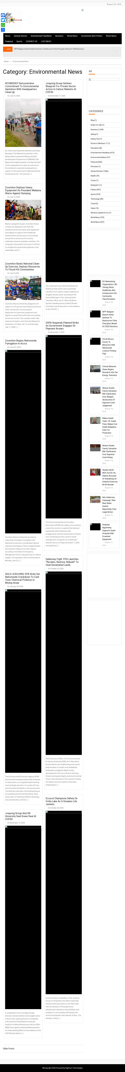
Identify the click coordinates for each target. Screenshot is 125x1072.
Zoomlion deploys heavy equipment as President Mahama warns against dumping (23, 190)
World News (72, 36)
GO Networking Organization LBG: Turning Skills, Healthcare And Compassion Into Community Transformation (109, 290)
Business (59, 36)
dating (93, 134)
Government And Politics (91, 36)
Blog (92, 120)
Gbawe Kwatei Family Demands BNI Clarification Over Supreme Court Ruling (109, 451)
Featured (9, 41)
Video (93, 208)
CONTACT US (31, 41)
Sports (19, 41)
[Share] (2, 29)
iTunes (93, 180)
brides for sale (96, 125)
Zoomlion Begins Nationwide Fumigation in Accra (20, 342)
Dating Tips (95, 139)
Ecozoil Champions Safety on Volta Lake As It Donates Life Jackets (61, 801)
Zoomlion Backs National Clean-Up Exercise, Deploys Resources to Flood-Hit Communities (22, 266)
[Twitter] (2, 20)
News (7, 36)
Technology (95, 199)
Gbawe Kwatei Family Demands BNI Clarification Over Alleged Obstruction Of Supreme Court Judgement (109, 397)
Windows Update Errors (100, 213)
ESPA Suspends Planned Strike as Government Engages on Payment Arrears (62, 325)
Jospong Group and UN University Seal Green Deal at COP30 (20, 816)
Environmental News (99, 157)
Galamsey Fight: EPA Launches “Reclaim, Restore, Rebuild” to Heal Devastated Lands (62, 562)
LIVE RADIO (46, 41)
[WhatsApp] (2, 25)
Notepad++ (95, 185)
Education (94, 148)
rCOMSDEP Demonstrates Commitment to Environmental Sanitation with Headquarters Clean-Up (22, 88)
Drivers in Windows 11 (99, 143)
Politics (93, 190)
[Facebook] (2, 15)
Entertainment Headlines (41, 36)
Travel (93, 204)
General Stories (20, 36)
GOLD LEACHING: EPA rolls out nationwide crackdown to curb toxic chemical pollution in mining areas (22, 578)
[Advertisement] (107, 255)
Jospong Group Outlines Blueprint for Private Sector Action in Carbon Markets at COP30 (61, 88)
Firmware (94, 166)
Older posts (8, 1048)
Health (93, 176)
